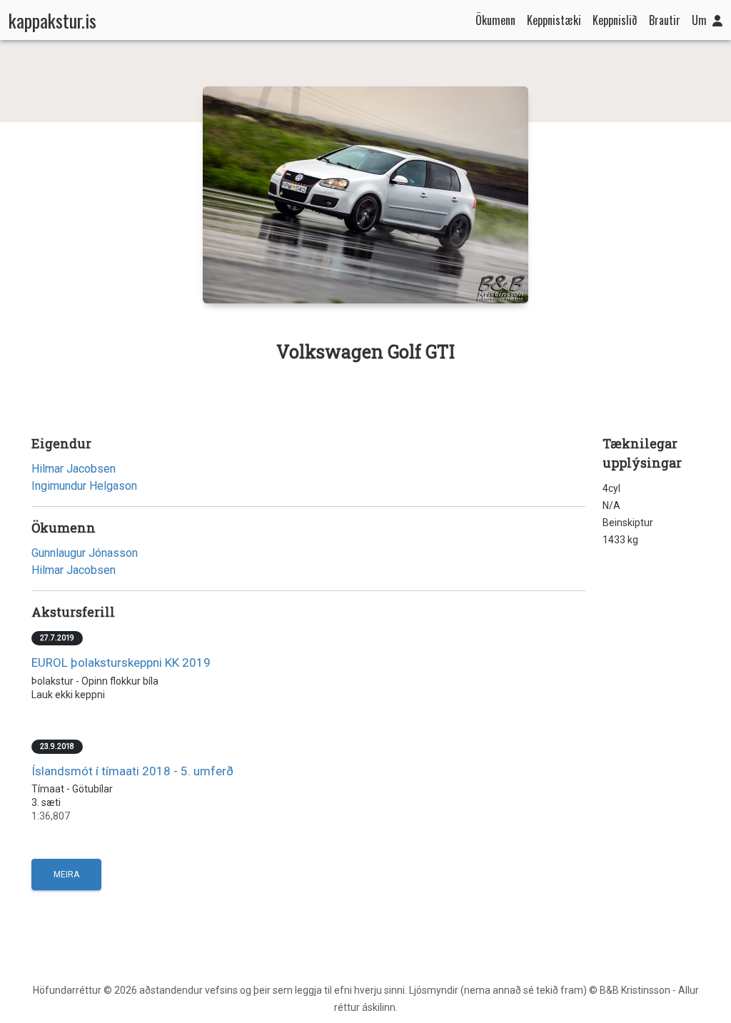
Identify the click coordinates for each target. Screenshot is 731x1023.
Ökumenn (495, 20)
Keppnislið (615, 20)
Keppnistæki (554, 20)
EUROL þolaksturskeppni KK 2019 (121, 662)
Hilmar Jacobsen (73, 468)
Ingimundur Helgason (84, 486)
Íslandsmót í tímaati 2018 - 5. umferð (132, 771)
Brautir (664, 20)
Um (699, 20)
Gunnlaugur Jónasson (84, 553)
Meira (66, 875)
